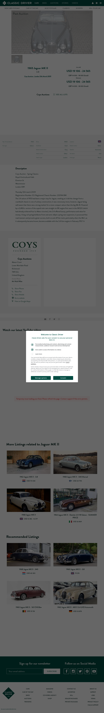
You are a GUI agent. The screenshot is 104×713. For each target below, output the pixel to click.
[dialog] (52, 356)
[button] (52, 354)
